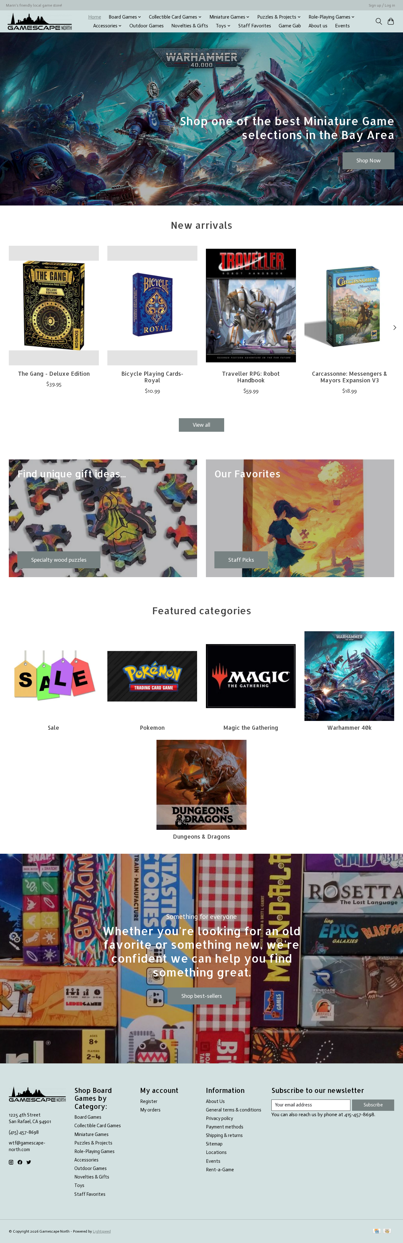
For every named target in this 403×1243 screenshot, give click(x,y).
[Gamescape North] (40, 21)
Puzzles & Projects (93, 1143)
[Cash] (387, 1232)
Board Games (87, 1117)
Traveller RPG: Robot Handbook (251, 377)
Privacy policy (219, 1118)
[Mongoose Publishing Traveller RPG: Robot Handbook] (251, 305)
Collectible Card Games (97, 1125)
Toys (79, 1185)
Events (342, 26)
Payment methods (224, 1127)
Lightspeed (102, 1231)
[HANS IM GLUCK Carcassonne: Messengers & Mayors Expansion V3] (349, 305)
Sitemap (214, 1144)
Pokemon (152, 727)
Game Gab (290, 26)
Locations (216, 1152)
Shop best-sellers (201, 996)
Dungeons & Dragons (201, 836)
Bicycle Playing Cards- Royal (152, 377)
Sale (53, 727)
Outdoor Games (146, 26)
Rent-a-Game (220, 1170)
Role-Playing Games (94, 1151)
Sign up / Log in (382, 5)
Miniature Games (91, 1134)
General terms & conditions (233, 1110)
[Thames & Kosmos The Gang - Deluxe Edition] (54, 305)
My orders (150, 1110)
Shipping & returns (224, 1135)
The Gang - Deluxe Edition (53, 373)
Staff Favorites (254, 26)
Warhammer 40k (349, 727)
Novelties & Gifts (189, 26)
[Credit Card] (377, 1232)
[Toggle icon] (378, 21)
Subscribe (373, 1105)
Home (94, 17)
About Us (215, 1101)
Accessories (86, 1160)
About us (318, 26)
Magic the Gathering (250, 727)
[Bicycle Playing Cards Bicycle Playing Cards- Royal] (152, 305)
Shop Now (368, 160)
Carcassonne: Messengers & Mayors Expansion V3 (349, 377)
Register (148, 1101)
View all (201, 424)
